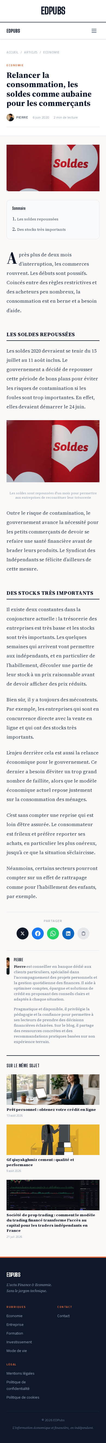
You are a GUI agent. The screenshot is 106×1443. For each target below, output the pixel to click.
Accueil (12, 52)
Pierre (22, 117)
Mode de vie (17, 1350)
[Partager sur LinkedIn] (68, 933)
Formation (15, 1333)
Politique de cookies (23, 1397)
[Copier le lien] (83, 933)
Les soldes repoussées (37, 219)
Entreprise (15, 1324)
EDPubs (13, 31)
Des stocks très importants (41, 229)
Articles (30, 52)
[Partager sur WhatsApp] (53, 933)
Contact (63, 1315)
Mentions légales (21, 1373)
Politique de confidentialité (18, 1385)
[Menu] (94, 30)
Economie (51, 52)
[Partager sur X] (23, 933)
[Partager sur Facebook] (38, 933)
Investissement (19, 1341)
